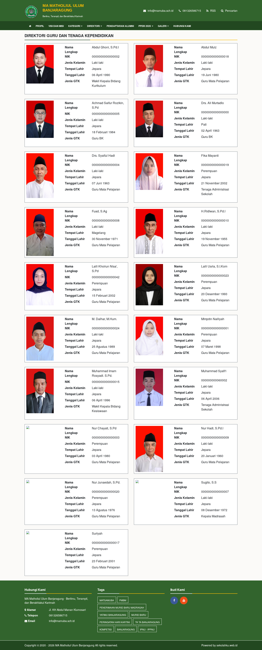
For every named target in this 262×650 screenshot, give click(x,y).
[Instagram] (184, 600)
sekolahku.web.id (227, 645)
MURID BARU (138, 614)
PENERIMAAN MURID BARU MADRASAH (122, 607)
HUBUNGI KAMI (182, 26)
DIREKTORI (93, 26)
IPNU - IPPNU (147, 629)
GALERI (162, 26)
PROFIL (40, 26)
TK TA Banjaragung (147, 622)
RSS (212, 10)
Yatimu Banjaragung (113, 614)
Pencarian (230, 10)
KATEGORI (74, 26)
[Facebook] (175, 600)
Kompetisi (106, 629)
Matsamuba (107, 600)
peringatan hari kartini (115, 622)
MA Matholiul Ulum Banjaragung (74, 645)
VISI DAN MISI (56, 26)
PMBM (122, 600)
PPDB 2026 (144, 26)
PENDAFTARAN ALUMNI (120, 26)
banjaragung (126, 629)
